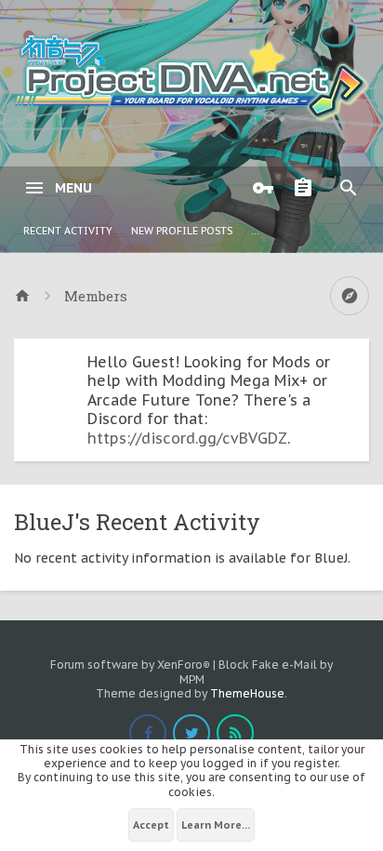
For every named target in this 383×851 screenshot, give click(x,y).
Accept (151, 824)
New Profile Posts (181, 230)
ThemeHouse (247, 693)
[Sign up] (307, 187)
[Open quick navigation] (349, 295)
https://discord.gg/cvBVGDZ (187, 438)
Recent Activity (67, 230)
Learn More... (215, 824)
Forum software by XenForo (130, 664)
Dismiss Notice (357, 357)
